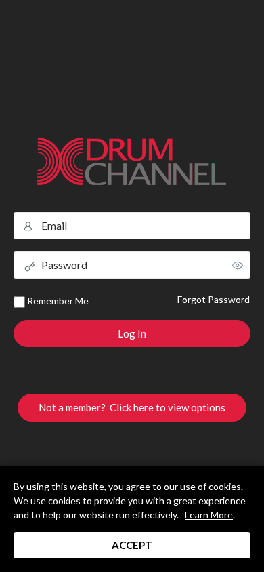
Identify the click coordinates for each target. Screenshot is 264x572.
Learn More (209, 514)
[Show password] (237, 265)
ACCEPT (132, 545)
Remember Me (57, 300)
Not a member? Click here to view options (132, 407)
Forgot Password (213, 299)
